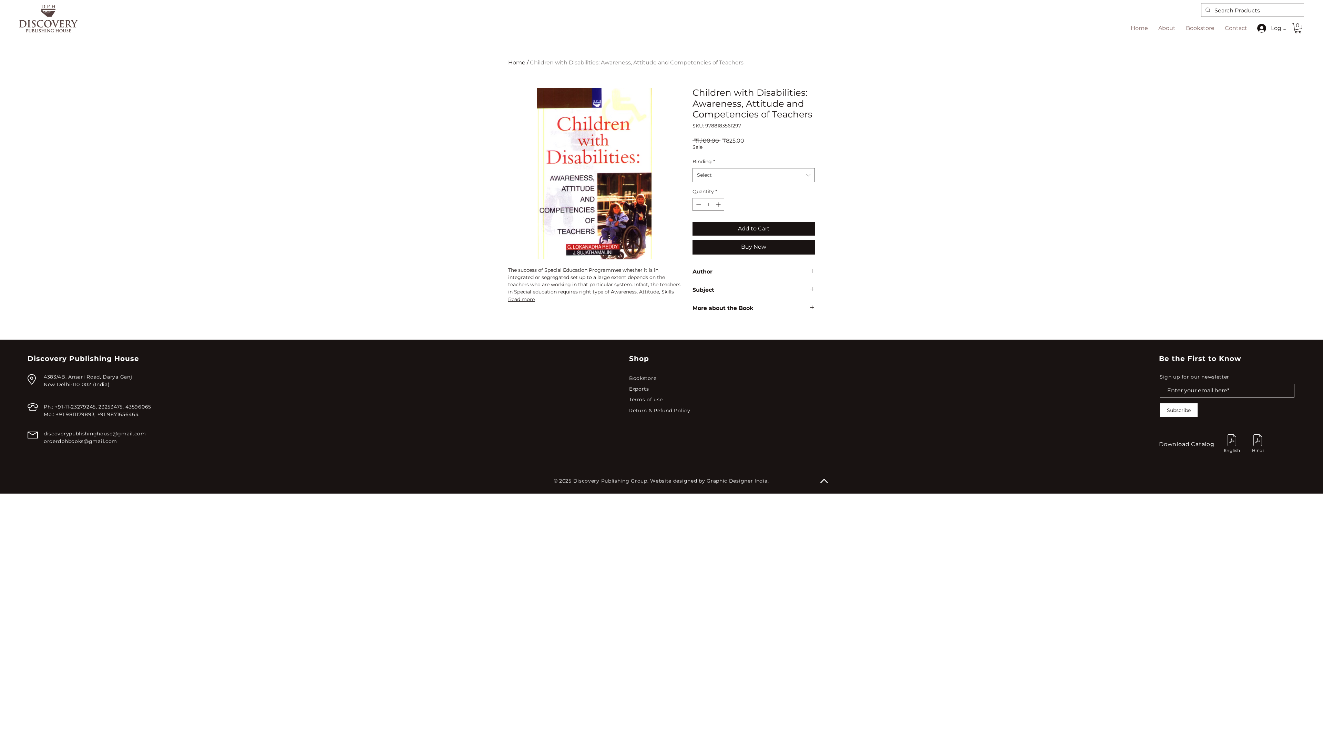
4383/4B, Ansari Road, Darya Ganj (88, 377)
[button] (1298, 28)
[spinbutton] (708, 204)
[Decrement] (698, 204)
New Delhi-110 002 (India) (77, 384)
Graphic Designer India (737, 481)
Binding (704, 161)
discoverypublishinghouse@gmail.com (95, 434)
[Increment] (719, 204)
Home (516, 62)
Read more (521, 299)
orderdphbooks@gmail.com (80, 441)
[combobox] (754, 175)
